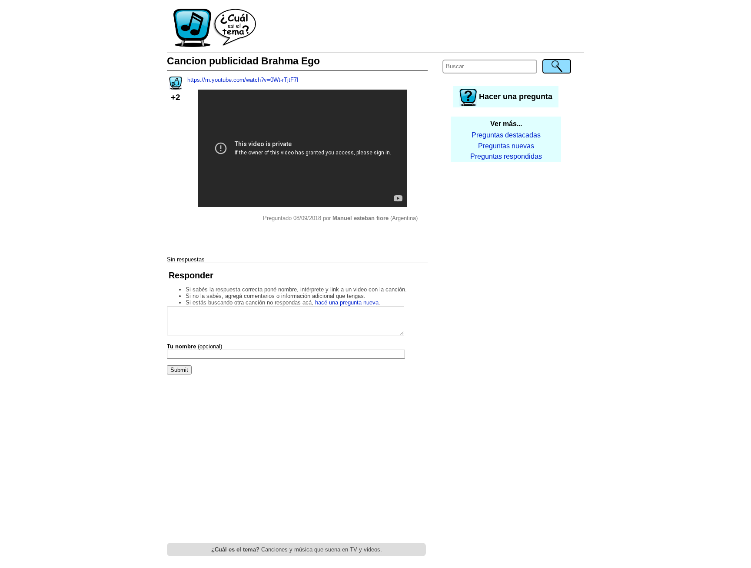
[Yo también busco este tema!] (175, 86)
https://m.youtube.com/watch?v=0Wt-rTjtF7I (243, 80)
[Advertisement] (421, 28)
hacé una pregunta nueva (347, 302)
